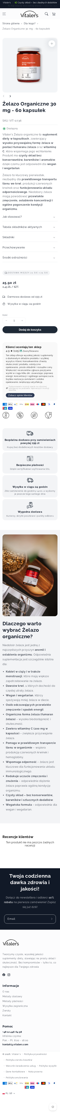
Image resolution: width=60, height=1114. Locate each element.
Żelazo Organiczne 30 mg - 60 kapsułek (26, 28)
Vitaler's (16, 1054)
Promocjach (52, 6)
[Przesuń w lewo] (3, 96)
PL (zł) (9, 1093)
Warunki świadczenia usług (21, 1066)
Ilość (5, 315)
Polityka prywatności (35, 1054)
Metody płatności (12, 1001)
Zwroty (6, 1010)
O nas (5, 991)
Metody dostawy (12, 996)
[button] (4, 14)
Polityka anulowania (17, 1077)
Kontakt (7, 1015)
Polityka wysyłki (48, 1066)
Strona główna (11, 23)
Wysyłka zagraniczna (15, 1006)
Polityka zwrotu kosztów (19, 1060)
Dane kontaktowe (15, 1071)
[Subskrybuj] (52, 918)
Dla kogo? (30, 23)
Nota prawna (35, 1071)
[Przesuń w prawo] (10, 96)
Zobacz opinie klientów (20, 395)
